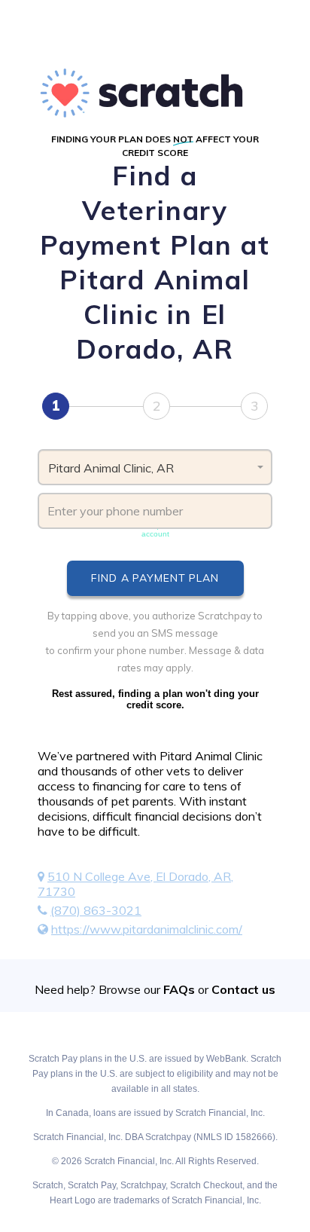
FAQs (179, 989)
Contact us (243, 989)
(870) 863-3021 (95, 910)
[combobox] (155, 467)
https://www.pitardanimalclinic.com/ (146, 929)
